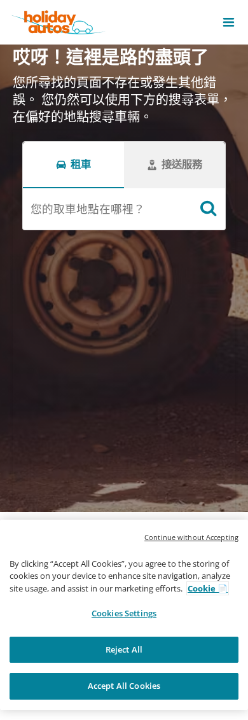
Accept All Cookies (124, 685)
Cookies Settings (124, 613)
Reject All (124, 649)
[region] (124, 615)
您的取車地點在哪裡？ (88, 208)
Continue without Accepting (191, 537)
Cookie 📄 (208, 588)
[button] (228, 22)
